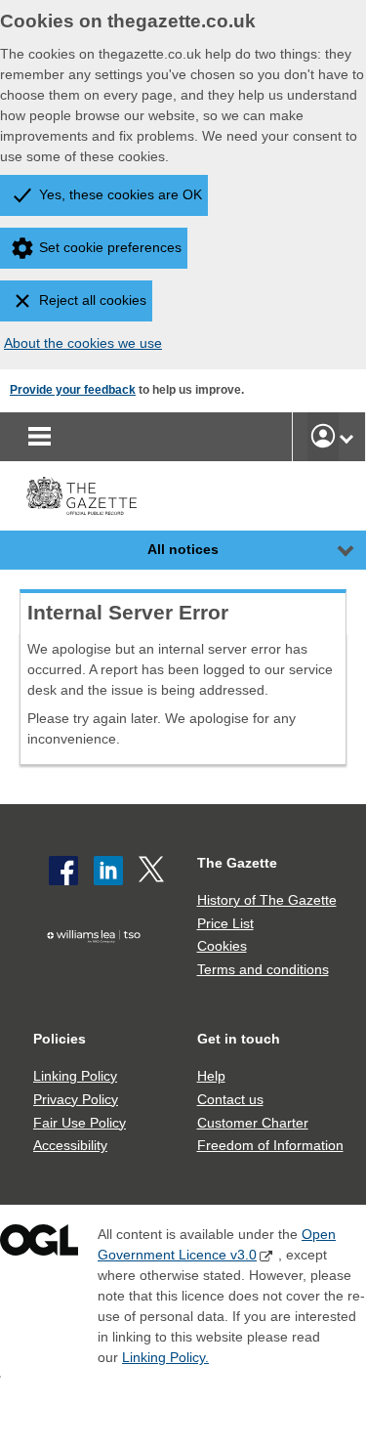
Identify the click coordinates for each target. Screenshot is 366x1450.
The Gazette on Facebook (63, 870)
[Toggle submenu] (346, 436)
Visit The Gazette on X (153, 870)
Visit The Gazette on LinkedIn (108, 870)
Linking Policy (75, 1076)
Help (211, 1076)
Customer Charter (252, 1122)
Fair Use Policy (79, 1122)
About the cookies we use (83, 343)
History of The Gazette (267, 900)
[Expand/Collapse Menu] (331, 550)
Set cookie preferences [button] (110, 247)
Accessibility (70, 1145)
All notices (183, 549)
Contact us (230, 1099)
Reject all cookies (92, 300)
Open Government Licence (39, 1244)
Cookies (222, 946)
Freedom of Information (270, 1145)
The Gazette (237, 863)
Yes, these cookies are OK (120, 194)
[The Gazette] (81, 496)
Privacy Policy (75, 1099)
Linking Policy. (165, 1357)
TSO (98, 966)
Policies (59, 1038)
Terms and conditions (263, 969)
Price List (225, 923)
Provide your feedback (73, 390)
